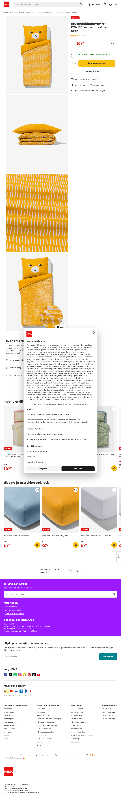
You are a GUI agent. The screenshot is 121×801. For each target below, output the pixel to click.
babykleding (8, 715)
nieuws (39, 745)
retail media (75, 742)
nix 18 (86, 755)
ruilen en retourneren (14, 613)
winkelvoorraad (93, 71)
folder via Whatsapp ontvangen (49, 719)
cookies (78, 755)
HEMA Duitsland (108, 712)
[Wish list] (105, 4)
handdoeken (9, 725)
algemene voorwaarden (63, 755)
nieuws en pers (76, 719)
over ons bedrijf (77, 709)
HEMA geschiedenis (78, 722)
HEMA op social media (45, 722)
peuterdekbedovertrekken (67, 12)
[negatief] (78, 571)
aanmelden (108, 656)
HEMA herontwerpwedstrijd (47, 725)
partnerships (75, 739)
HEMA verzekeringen (45, 739)
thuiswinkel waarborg (12, 758)
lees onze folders (43, 715)
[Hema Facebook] (5, 674)
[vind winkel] (113, 594)
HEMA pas (41, 712)
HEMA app (41, 709)
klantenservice (76, 729)
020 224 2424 (9, 624)
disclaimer (24, 755)
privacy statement (11, 755)
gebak (6, 735)
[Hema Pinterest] (29, 674)
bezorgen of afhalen (14, 610)
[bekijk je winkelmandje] (110, 4)
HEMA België (107, 709)
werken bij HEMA (77, 712)
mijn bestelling (11, 607)
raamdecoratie (9, 729)
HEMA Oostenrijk (108, 719)
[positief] (71, 571)
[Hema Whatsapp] (15, 674)
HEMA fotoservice (44, 729)
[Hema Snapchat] (24, 674)
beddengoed (31, 12)
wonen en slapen (17, 12)
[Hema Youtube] (38, 674)
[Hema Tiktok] (34, 674)
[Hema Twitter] (10, 674)
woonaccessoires (10, 722)
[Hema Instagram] (20, 674)
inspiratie (40, 742)
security (33, 755)
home (6, 12)
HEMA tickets (42, 735)
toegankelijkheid (45, 755)
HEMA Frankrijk (108, 715)
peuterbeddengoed (46, 12)
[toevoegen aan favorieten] (112, 43)
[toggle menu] (116, 4)
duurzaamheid (76, 715)
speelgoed (8, 732)
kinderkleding (9, 712)
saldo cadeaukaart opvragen (82, 735)
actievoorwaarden (78, 732)
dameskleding (9, 709)
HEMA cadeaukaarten (45, 732)
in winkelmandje (98, 63)
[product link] (22, 429)
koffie (6, 739)
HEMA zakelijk (76, 725)
